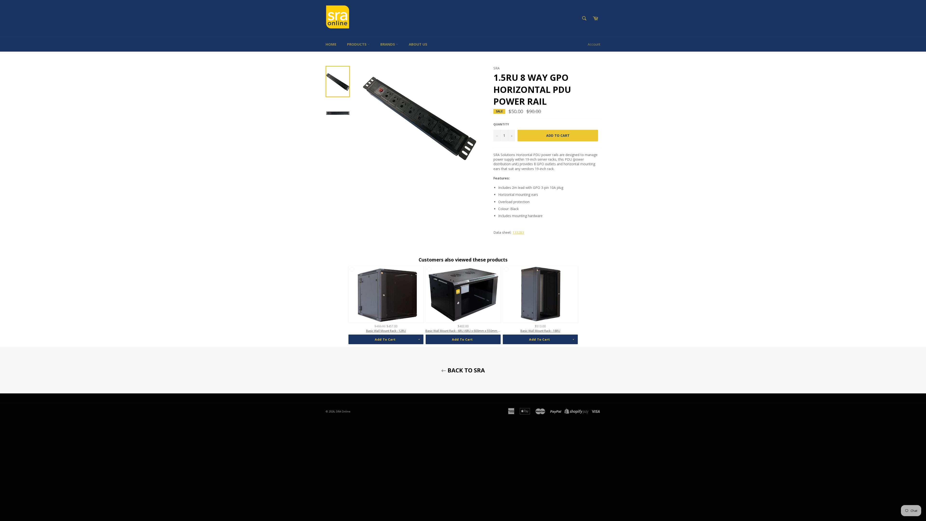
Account (594, 44)
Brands (388, 44)
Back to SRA (465, 370)
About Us (418, 44)
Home (331, 44)
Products (357, 44)
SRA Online (343, 411)
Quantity (501, 124)
